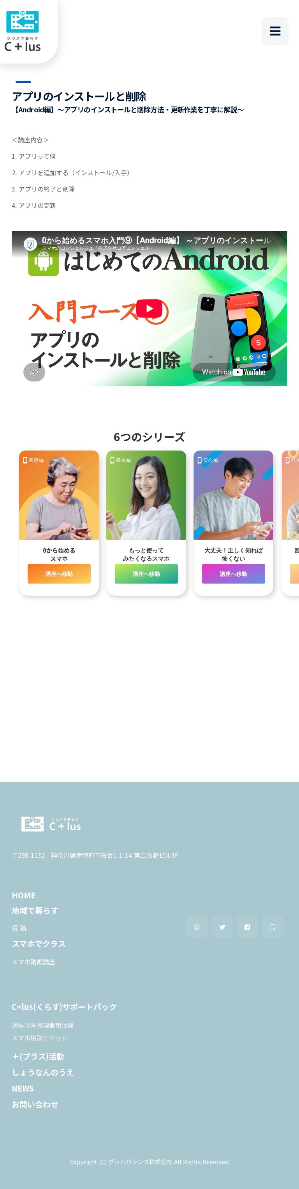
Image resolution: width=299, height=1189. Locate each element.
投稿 (20, 927)
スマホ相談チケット (40, 1037)
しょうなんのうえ (43, 1072)
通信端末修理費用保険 (43, 1025)
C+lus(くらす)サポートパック (64, 1006)
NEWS (23, 1088)
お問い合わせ (35, 1104)
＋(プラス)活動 (38, 1056)
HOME (23, 895)
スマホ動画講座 (33, 961)
